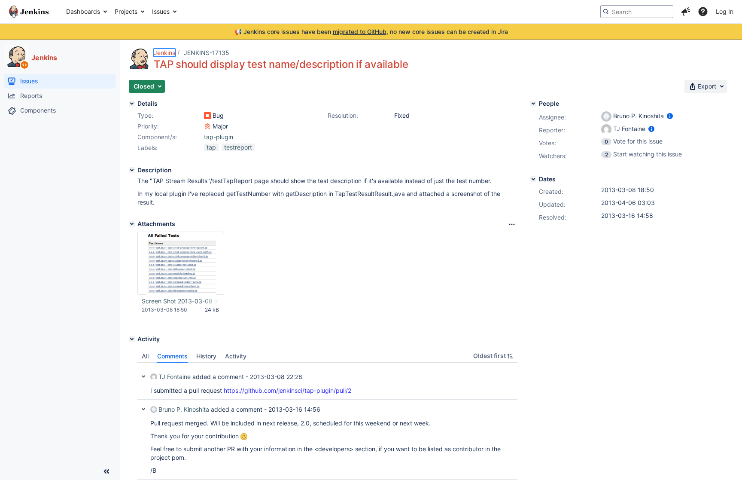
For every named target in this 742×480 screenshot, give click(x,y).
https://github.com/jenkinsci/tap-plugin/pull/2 (287, 390)
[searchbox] (637, 12)
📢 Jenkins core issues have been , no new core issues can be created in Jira (371, 31)
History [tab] (206, 356)
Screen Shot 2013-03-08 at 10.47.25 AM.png (180, 301)
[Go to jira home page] (28, 11)
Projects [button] (126, 11)
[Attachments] (132, 224)
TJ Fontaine (174, 376)
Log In (724, 11)
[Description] (132, 170)
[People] (533, 104)
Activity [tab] (235, 356)
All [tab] (145, 356)
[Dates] (533, 179)
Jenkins (164, 52)
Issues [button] (161, 11)
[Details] (132, 104)
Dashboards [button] (83, 11)
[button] (686, 11)
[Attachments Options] (511, 224)
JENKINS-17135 (206, 52)
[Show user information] (669, 115)
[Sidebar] (106, 471)
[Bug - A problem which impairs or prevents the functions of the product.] (207, 115)
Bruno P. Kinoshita (183, 409)
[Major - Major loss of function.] (207, 126)
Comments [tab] (172, 356)
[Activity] (132, 339)
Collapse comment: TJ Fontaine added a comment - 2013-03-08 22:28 (143, 376)
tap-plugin (218, 137)
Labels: (147, 147)
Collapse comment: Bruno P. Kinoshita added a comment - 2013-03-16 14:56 (143, 409)
